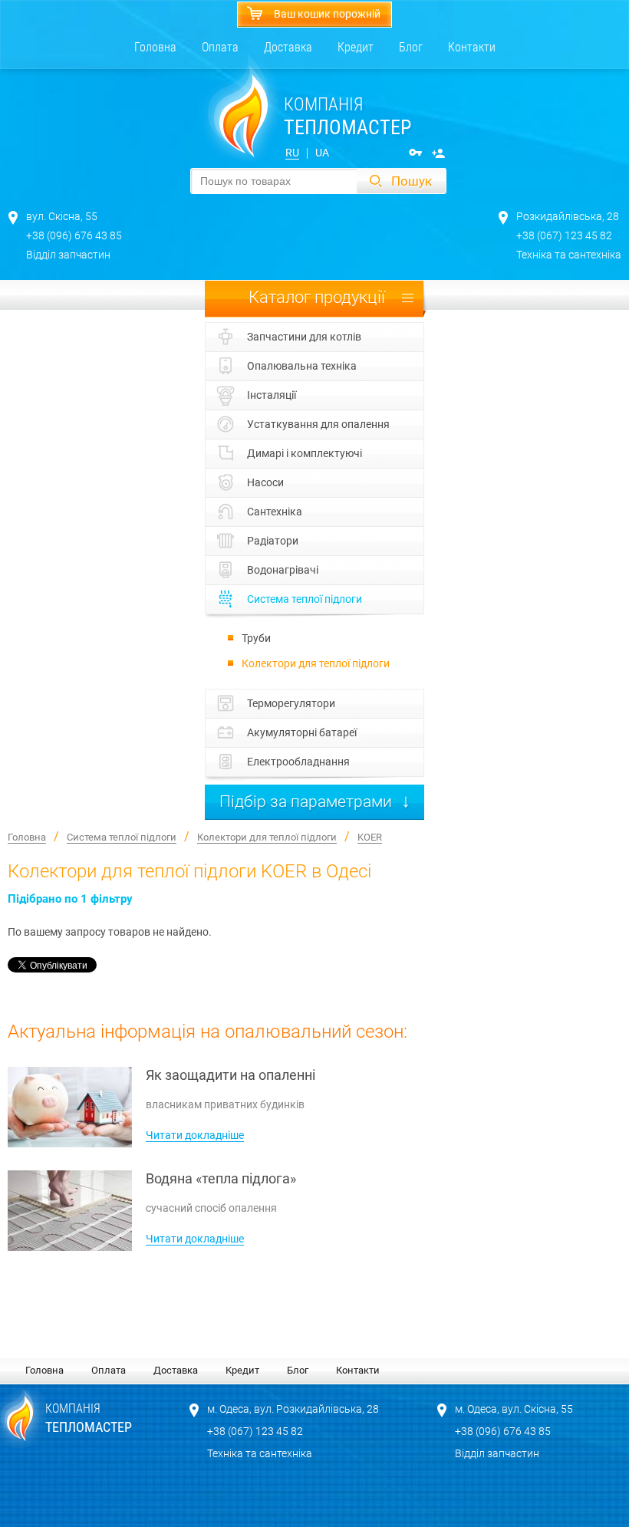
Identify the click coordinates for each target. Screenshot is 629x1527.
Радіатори (272, 541)
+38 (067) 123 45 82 (564, 235)
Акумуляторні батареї (302, 732)
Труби (256, 638)
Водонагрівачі (282, 570)
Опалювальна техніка (302, 366)
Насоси (265, 482)
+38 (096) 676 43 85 (74, 235)
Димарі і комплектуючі (304, 453)
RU (292, 153)
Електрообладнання (298, 761)
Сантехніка (274, 511)
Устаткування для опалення (318, 424)
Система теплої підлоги (304, 599)
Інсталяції (271, 395)
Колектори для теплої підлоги (316, 663)
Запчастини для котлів (304, 337)
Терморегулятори (291, 703)
